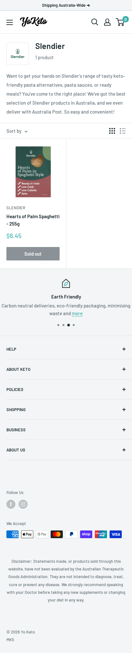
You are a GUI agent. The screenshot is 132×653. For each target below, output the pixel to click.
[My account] (107, 22)
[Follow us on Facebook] (10, 504)
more (77, 313)
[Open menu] (9, 22)
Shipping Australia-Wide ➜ (66, 5)
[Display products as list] (123, 131)
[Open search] (94, 22)
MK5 (10, 639)
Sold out (33, 254)
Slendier (15, 207)
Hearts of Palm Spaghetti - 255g (33, 220)
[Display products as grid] (112, 131)
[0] (120, 22)
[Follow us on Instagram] (23, 504)
